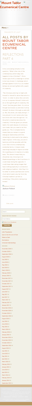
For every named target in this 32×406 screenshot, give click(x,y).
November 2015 (6, 340)
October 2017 (6, 283)
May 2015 (4, 356)
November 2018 (6, 248)
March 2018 (5, 270)
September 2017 (6, 286)
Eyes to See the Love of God (10, 234)
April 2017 (4, 297)
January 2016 (5, 334)
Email (26, 396)
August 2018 (5, 257)
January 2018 (5, 275)
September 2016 (6, 316)
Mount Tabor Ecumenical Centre (16, 44)
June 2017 (5, 291)
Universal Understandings (9, 243)
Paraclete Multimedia (20, 400)
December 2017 (6, 278)
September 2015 (6, 345)
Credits (27, 399)
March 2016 (5, 329)
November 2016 (6, 310)
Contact (21, 396)
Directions (7, 396)
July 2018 (4, 259)
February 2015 (6, 364)
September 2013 (6, 383)
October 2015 (6, 343)
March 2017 (5, 300)
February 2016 (6, 332)
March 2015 (5, 361)
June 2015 (5, 353)
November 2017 (6, 281)
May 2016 (4, 326)
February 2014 (6, 377)
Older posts (9, 203)
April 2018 (5, 267)
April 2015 (5, 359)
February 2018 (6, 273)
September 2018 (6, 254)
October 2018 (6, 251)
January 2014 (5, 380)
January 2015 (5, 367)
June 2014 (5, 369)
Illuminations (5, 240)
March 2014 (5, 375)
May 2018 (4, 265)
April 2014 (5, 372)
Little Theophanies (7, 232)
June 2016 (5, 324)
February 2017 (6, 302)
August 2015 (5, 348)
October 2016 (6, 313)
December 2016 (6, 308)
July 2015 (4, 351)
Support (14, 396)
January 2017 (5, 305)
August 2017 (5, 289)
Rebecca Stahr (6, 237)
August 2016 (5, 318)
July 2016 (4, 321)
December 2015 (6, 337)
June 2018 (5, 262)
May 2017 (4, 294)
